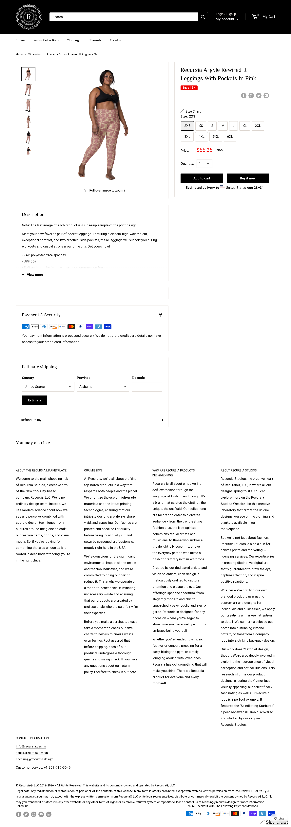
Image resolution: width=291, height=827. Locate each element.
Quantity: (187, 163)
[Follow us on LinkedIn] (48, 814)
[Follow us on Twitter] (26, 814)
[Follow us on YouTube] (41, 814)
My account (225, 19)
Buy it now (248, 178)
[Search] (203, 16)
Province (83, 378)
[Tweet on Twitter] (259, 95)
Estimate (34, 400)
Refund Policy (31, 420)
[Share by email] (266, 95)
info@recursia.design (31, 746)
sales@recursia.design (32, 753)
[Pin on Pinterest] (251, 95)
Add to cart (201, 178)
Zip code (138, 378)
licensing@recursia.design (34, 759)
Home (20, 54)
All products (35, 54)
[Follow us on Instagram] (33, 814)
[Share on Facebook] (243, 95)
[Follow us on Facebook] (18, 814)
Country (28, 378)
